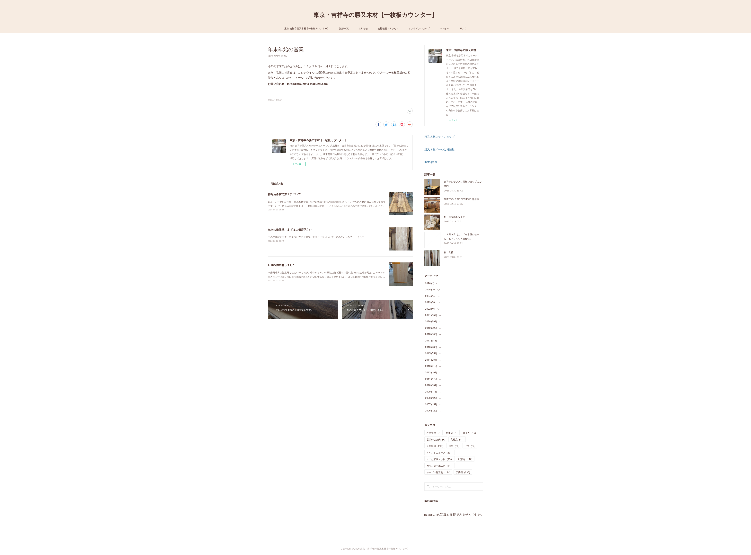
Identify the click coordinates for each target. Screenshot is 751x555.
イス (470, 445)
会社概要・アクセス (388, 28)
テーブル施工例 (438, 472)
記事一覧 (344, 28)
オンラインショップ (419, 28)
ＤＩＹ (469, 432)
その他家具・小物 (440, 459)
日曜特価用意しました (281, 265)
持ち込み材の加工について (284, 194)
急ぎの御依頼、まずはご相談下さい (290, 229)
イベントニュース (440, 452)
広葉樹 (463, 472)
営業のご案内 (436, 439)
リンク (463, 28)
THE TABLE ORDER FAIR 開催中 (461, 199)
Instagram (444, 28)
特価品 (451, 432)
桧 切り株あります (454, 216)
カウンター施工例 (440, 465)
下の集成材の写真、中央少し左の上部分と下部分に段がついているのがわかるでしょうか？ (316, 237)
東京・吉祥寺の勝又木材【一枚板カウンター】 (376, 15)
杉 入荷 (448, 252)
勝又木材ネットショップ (439, 136)
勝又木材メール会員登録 (439, 149)
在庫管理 (433, 432)
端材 (454, 445)
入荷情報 (435, 445)
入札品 (457, 439)
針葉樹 (465, 459)
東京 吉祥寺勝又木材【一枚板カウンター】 (307, 28)
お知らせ (363, 28)
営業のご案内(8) (275, 100)
